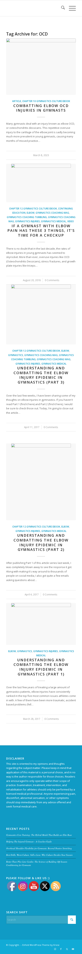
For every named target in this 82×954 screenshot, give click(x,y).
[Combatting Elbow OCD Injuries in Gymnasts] (41, 66)
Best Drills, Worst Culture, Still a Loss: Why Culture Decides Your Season (39, 854)
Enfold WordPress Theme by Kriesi (40, 944)
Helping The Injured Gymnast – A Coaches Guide (29, 841)
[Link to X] (67, 949)
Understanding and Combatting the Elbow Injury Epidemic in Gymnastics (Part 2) (41, 542)
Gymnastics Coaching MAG (52, 212)
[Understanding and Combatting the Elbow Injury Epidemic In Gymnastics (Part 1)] (41, 624)
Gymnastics (15, 355)
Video (70, 221)
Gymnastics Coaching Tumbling (27, 217)
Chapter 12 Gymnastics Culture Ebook (33, 208)
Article (16, 101)
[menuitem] (61, 8)
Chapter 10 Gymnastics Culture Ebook (46, 101)
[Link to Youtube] (73, 949)
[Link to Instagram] (55, 949)
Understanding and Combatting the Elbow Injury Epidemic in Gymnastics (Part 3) (41, 375)
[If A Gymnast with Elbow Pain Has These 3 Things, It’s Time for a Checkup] (41, 183)
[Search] (61, 8)
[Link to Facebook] (61, 949)
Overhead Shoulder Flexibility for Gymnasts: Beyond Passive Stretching (39, 848)
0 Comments (52, 280)
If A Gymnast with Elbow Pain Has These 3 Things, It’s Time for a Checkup (41, 230)
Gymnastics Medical (53, 221)
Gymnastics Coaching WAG (53, 359)
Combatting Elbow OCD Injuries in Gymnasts (41, 108)
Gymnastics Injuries (27, 221)
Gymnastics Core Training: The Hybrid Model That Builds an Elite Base (39, 834)
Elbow (30, 212)
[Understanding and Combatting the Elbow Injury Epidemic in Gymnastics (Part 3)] (41, 314)
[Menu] (70, 8)
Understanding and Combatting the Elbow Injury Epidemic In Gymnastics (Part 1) (41, 666)
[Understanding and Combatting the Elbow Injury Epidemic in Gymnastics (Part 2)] (41, 481)
